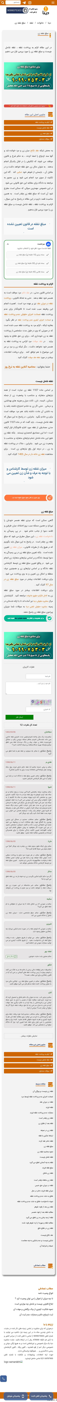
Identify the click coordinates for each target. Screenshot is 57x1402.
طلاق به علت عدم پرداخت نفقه (41, 1196)
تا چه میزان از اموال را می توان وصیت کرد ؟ (34, 1299)
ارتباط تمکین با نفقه (46, 1135)
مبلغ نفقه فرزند (47, 1168)
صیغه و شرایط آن (46, 1246)
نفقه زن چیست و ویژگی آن (43, 1091)
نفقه (31, 23)
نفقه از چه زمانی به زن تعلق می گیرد (39, 1217)
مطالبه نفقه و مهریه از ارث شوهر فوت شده (37, 1223)
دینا (49, 23)
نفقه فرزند (49, 1107)
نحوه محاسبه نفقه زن (45, 1151)
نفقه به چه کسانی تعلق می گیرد (41, 1162)
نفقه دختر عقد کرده (46, 1141)
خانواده (40, 23)
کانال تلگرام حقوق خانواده (37, 595)
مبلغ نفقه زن (20, 23)
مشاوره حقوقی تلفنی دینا (36, 606)
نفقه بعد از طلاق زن (45, 1123)
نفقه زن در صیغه (47, 1130)
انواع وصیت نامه (45, 1293)
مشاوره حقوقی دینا (41, 601)
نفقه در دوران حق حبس (44, 1185)
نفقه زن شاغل (48, 1173)
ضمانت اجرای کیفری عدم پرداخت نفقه (34, 320)
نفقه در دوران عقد (46, 1102)
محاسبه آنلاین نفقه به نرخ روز (20, 367)
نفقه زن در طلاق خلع (45, 1228)
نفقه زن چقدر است (46, 1118)
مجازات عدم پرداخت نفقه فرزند (41, 1112)
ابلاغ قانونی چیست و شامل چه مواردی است (34, 1304)
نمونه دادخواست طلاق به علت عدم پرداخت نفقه (35, 1201)
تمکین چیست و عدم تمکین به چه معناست (37, 1240)
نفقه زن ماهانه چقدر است (43, 1180)
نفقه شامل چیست (46, 1157)
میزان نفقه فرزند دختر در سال (42, 1191)
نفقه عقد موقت (34, 357)
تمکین (19, 172)
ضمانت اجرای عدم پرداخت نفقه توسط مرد (37, 1096)
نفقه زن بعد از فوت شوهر (43, 1207)
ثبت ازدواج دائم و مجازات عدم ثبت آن (36, 1315)
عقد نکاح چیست (47, 1235)
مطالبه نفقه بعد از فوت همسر (42, 1212)
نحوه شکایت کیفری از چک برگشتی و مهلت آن (33, 1309)
